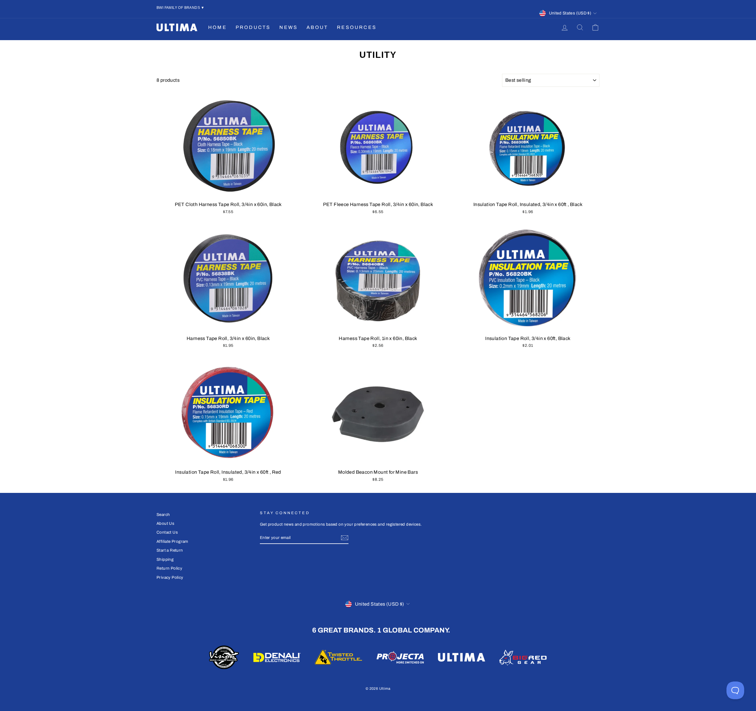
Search (163, 514)
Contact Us (167, 532)
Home (217, 27)
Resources (357, 27)
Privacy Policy (170, 577)
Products (253, 27)
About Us (165, 523)
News (288, 27)
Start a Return (170, 550)
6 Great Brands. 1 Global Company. (381, 630)
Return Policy (169, 568)
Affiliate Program (172, 541)
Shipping (165, 559)
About (317, 27)
